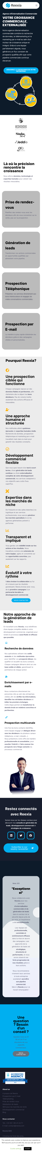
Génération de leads (10, 1104)
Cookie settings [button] (15, 1149)
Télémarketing (8, 1099)
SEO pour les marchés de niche (15, 1107)
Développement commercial (13, 1110)
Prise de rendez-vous (11, 1101)
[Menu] (36, 5)
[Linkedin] (11, 835)
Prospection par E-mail (11, 1096)
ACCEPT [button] (27, 1148)
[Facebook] (30, 835)
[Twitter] (21, 835)
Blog (4, 1112)
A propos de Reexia (10, 1093)
